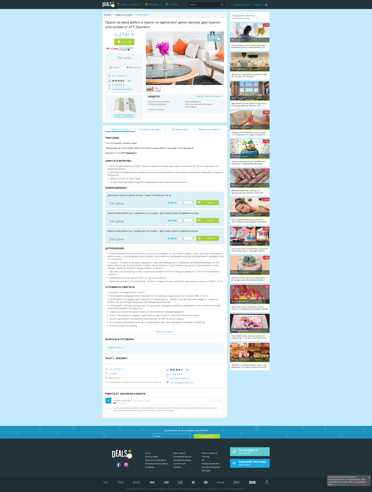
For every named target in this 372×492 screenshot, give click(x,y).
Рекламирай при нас (182, 456)
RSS (203, 460)
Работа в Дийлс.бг (209, 453)
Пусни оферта (179, 453)
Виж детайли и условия (208, 96)
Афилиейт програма (182, 460)
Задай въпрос (115, 347)
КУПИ (210, 202)
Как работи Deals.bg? (211, 467)
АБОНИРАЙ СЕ (207, 436)
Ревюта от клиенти (209, 129)
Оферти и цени (120, 129)
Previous (149, 58)
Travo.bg (205, 456)
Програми (206, 470)
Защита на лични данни (155, 460)
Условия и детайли (150, 129)
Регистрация (241, 4)
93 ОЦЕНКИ (117, 85)
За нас (148, 453)
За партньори (179, 463)
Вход (257, 4)
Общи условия (151, 456)
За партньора (179, 129)
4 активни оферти (121, 89)
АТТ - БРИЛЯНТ (118, 76)
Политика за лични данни (156, 463)
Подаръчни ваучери (210, 463)
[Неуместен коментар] (220, 401)
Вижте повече (339, 484)
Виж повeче (248, 452)
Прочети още (163, 331)
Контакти (177, 467)
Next (220, 58)
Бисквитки (149, 467)
